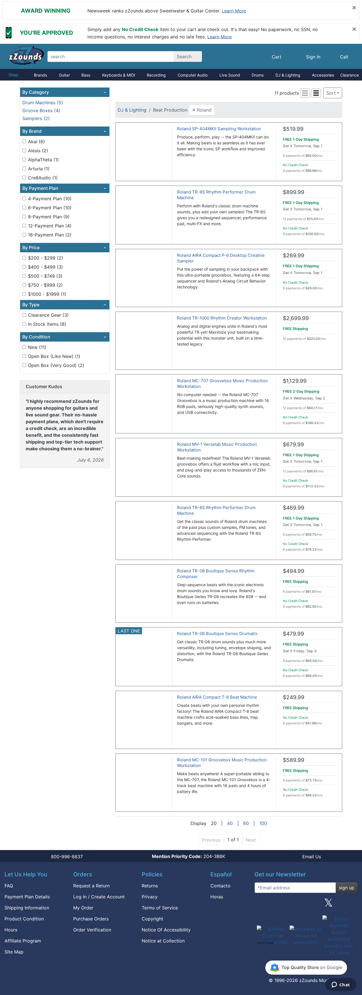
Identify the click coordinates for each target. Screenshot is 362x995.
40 (230, 823)
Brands (40, 75)
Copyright (152, 919)
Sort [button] (331, 93)
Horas (216, 897)
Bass (85, 75)
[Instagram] (306, 905)
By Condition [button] (64, 336)
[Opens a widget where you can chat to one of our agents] (340, 985)
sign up (346, 887)
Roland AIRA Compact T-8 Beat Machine (217, 697)
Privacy (150, 897)
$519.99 (293, 129)
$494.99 (293, 571)
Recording (156, 75)
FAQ (9, 885)
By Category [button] (64, 92)
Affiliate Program (23, 941)
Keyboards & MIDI (118, 75)
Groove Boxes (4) (41, 110)
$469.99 (293, 508)
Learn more (234, 11)
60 (246, 823)
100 (263, 823)
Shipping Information (27, 908)
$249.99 (293, 697)
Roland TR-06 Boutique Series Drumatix (217, 633)
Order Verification (92, 930)
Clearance (349, 75)
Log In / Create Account (99, 897)
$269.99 (293, 255)
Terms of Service (160, 908)
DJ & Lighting (287, 75)
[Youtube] (351, 905)
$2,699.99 (296, 318)
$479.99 (293, 634)
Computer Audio (193, 75)
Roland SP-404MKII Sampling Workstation (219, 128)
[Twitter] (328, 905)
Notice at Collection (163, 941)
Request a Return (91, 885)
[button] (305, 93)
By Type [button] (64, 304)
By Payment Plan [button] (64, 188)
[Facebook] (283, 905)
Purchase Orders (91, 919)
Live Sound (229, 75)
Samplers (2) (36, 118)
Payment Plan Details (27, 897)
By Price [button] (64, 247)
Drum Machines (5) (42, 102)
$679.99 (293, 444)
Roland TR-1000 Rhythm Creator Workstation (222, 318)
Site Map (14, 952)
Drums (258, 75)
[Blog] (261, 905)
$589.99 (293, 760)
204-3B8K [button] (188, 856)
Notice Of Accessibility (166, 930)
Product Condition (24, 919)
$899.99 (293, 192)
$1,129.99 (295, 381)
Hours (11, 930)
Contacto (220, 885)
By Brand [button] (64, 131)
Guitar (64, 75)
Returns (150, 885)
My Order (83, 908)
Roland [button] (202, 109)
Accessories (323, 75)
